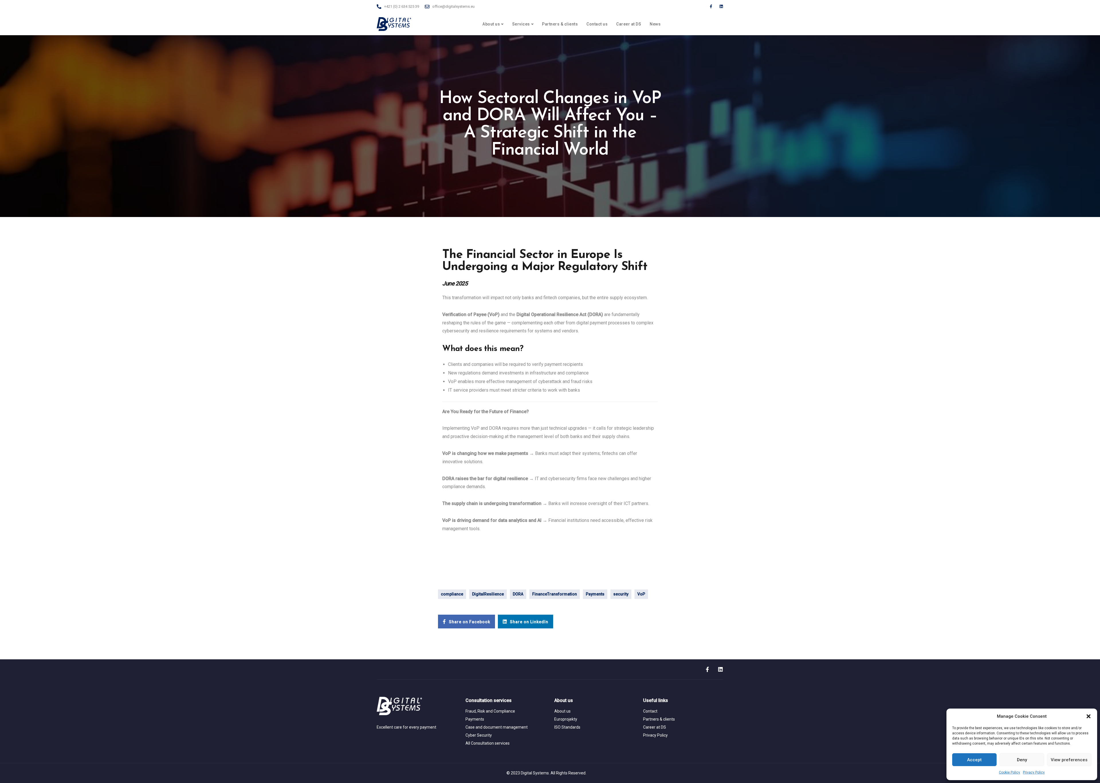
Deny (1022, 759)
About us (491, 24)
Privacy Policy (1034, 772)
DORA (518, 594)
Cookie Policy (1009, 772)
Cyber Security (478, 735)
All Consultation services (487, 743)
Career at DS (628, 24)
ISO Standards (567, 727)
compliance (452, 594)
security (620, 594)
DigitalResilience (488, 594)
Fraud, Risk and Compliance (490, 711)
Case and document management (496, 727)
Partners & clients (560, 24)
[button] (1088, 716)
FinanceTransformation (554, 594)
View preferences (1069, 759)
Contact (650, 711)
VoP (641, 594)
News (655, 24)
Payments (595, 594)
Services (521, 24)
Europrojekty (565, 719)
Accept (974, 759)
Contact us (597, 24)
